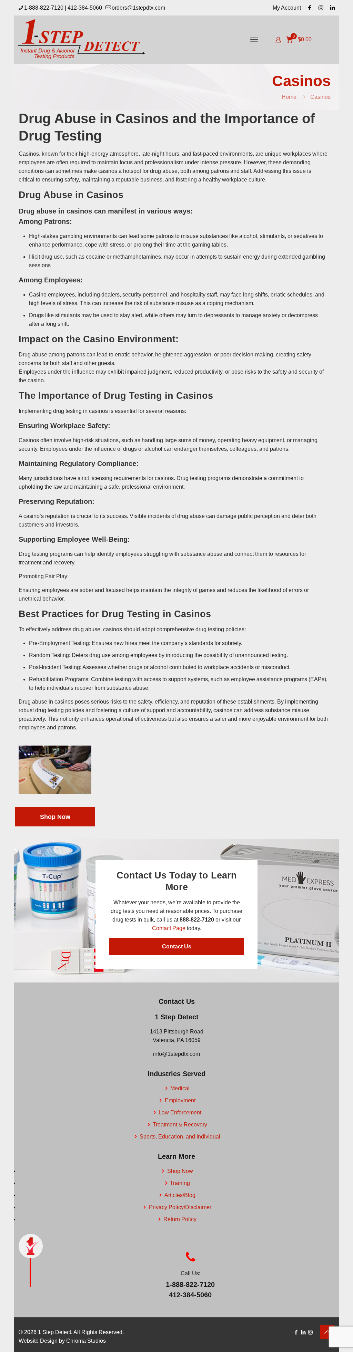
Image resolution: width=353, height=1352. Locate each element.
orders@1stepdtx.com (138, 8)
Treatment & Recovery (180, 1124)
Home (289, 97)
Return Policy (179, 1219)
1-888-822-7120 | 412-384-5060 (63, 8)
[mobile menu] (254, 39)
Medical (180, 1088)
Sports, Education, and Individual (180, 1137)
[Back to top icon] (327, 1332)
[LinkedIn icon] (303, 1332)
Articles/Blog (179, 1195)
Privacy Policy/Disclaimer (180, 1207)
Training (180, 1183)
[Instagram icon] (310, 1332)
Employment (180, 1100)
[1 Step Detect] (82, 39)
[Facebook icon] (296, 1332)
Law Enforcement (180, 1112)
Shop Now (180, 1171)
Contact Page (168, 928)
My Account (287, 8)
